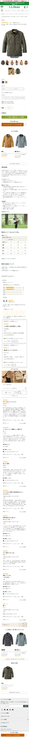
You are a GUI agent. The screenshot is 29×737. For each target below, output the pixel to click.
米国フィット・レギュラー (8, 88)
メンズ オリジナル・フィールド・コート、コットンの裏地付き (21, 154)
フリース (14, 10)
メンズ (6, 13)
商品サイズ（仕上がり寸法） (8, 102)
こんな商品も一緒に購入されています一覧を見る (14, 659)
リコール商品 (4, 719)
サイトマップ (15, 730)
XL (14, 97)
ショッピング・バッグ (12, 124)
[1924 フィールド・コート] (7, 141)
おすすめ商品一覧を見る (15, 163)
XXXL (22, 97)
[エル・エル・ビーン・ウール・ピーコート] (7, 639)
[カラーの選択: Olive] (3, 82)
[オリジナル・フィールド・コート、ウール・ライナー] (7, 672)
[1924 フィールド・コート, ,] (2, 151)
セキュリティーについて (6, 729)
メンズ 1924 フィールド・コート (7, 153)
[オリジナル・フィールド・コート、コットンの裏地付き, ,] (15, 151)
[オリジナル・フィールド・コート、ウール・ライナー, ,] (2, 683)
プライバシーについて (6, 730)
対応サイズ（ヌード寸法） (7, 101)
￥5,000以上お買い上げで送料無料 (16, 117)
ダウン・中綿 (20, 10)
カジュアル (7, 10)
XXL (18, 97)
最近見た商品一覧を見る (15, 692)
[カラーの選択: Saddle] (6, 82)
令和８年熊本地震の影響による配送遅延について (14, 1)
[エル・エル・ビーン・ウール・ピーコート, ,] (2, 649)
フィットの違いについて (7, 92)
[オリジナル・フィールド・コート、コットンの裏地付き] (21, 141)
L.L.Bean (2, 13)
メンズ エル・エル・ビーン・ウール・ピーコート (7, 652)
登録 (26, 706)
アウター (11, 13)
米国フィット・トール (19, 88)
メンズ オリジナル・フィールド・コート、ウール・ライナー (7, 686)
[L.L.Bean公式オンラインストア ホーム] (14, 6)
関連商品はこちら (5, 211)
